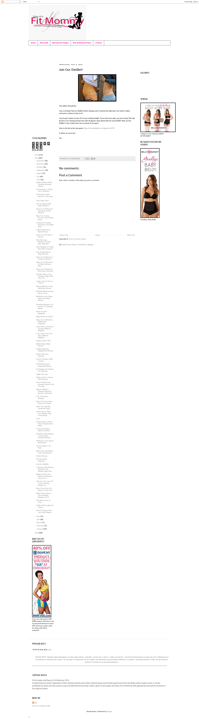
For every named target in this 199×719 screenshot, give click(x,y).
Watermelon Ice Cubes (44, 316)
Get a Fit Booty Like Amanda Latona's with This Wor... (45, 384)
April (38, 519)
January (40, 529)
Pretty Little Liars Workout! (42, 355)
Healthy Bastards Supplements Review (44, 350)
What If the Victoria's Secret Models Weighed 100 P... (43, 495)
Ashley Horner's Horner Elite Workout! (44, 378)
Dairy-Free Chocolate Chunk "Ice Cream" (44, 402)
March (39, 522)
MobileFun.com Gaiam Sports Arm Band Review (44, 298)
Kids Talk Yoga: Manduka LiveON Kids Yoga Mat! (43, 242)
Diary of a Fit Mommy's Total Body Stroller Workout (44, 211)
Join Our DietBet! (42, 464)
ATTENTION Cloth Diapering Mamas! (43, 365)
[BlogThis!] (88, 158)
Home (33, 43)
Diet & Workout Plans (82, 43)
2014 (37, 158)
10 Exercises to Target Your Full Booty (44, 190)
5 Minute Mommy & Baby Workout (43, 231)
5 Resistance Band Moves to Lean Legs (44, 195)
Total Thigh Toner (42, 201)
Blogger (109, 711)
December (41, 161)
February (40, 526)
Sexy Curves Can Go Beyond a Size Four (44, 489)
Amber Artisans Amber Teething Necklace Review (44, 184)
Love (38, 418)
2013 (37, 533)
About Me (44, 43)
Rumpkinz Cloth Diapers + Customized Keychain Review (45, 436)
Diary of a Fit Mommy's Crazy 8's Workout (44, 258)
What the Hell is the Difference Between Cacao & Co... (44, 476)
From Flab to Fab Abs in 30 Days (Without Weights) (45, 328)
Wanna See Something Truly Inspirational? (44, 452)
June (39, 179)
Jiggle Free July (42, 374)
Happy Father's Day (43, 341)
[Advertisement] (74, 54)
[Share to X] (90, 158)
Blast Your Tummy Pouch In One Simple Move (44, 218)
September (41, 170)
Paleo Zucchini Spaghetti (41, 312)
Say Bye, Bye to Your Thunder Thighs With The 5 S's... (44, 276)
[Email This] (86, 158)
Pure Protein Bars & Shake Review (43, 253)
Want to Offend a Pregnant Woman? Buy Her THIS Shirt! (44, 391)
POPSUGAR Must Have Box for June (44, 292)
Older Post (131, 235)
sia (35, 703)
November (41, 164)
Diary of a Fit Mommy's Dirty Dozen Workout (44, 270)
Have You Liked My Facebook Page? (43, 407)
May (38, 516)
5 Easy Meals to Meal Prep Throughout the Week (44, 424)
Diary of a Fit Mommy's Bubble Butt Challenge (44, 322)
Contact (98, 43)
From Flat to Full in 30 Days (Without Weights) (44, 335)
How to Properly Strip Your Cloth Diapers (44, 511)
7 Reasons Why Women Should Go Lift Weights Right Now (45, 469)
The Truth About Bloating (42, 397)
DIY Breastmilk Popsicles (41, 460)
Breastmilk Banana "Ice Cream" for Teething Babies (44, 306)
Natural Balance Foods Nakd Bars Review (44, 287)
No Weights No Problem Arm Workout (45, 370)
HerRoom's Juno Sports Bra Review (45, 442)
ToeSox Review (41, 456)
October (40, 167)
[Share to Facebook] (92, 158)
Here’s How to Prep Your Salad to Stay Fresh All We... (43, 413)
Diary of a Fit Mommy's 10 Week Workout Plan (44, 264)
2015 (37, 155)
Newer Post (64, 235)
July (38, 176)
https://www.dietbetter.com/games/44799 (99, 128)
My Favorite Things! (60, 43)
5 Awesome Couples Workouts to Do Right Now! (44, 225)
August (39, 173)
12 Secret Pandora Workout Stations (43, 430)
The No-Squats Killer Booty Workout (43, 205)
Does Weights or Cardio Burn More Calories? (45, 248)
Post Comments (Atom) (77, 239)
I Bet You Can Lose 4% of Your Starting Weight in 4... (44, 483)
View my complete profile (41, 706)
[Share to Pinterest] (94, 158)
